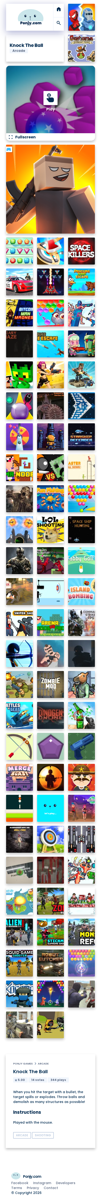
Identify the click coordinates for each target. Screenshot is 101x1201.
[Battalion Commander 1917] (19, 684)
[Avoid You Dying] (50, 591)
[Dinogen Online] (50, 715)
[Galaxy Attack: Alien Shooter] (50, 282)
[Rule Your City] (19, 591)
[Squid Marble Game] (19, 405)
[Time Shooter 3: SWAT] (81, 312)
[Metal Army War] (81, 343)
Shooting (43, 1135)
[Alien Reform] (19, 932)
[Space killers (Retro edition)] (81, 251)
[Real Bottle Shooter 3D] (81, 715)
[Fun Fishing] (50, 498)
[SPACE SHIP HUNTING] (81, 529)
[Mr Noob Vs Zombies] (19, 467)
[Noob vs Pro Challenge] (19, 374)
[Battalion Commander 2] (81, 901)
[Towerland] (50, 436)
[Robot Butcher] (50, 963)
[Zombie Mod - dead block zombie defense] (50, 684)
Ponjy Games (23, 1063)
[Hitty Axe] (50, 251)
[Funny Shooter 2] (81, 870)
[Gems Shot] (50, 746)
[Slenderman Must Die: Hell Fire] (19, 839)
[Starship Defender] (81, 436)
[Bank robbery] (81, 684)
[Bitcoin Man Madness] (19, 312)
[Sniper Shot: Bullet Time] (19, 622)
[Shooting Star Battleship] (81, 405)
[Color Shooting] (19, 808)
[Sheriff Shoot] (81, 777)
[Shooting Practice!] (19, 870)
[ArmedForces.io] (19, 560)
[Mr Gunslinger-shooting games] (50, 374)
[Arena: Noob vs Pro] (50, 622)
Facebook (19, 1183)
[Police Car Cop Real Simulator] (19, 282)
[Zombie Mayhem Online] (19, 498)
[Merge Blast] (19, 777)
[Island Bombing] (81, 591)
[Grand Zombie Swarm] (81, 994)
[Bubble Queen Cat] (81, 963)
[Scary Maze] (19, 343)
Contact (51, 1188)
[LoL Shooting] (50, 529)
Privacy (33, 1188)
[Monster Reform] (81, 932)
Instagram (42, 1183)
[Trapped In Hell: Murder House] (50, 405)
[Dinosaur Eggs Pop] (50, 994)
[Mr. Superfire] (81, 374)
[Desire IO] (50, 653)
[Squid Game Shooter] (19, 963)
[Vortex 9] (81, 808)
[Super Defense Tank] (81, 839)
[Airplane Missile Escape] (50, 343)
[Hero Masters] (81, 17)
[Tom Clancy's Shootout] (50, 808)
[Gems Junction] (19, 251)
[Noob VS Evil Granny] (50, 870)
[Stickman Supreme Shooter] (50, 932)
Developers (65, 1183)
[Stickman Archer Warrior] (19, 653)
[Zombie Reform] (50, 901)
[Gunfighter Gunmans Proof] (81, 48)
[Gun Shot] (81, 746)
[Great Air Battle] (19, 901)
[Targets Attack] (19, 746)
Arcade (43, 1063)
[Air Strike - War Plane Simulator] (19, 529)
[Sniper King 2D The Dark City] (50, 777)
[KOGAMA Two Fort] (19, 994)
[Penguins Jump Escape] (81, 282)
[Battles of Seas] (19, 715)
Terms (16, 1188)
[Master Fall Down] (81, 467)
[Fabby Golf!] (81, 560)
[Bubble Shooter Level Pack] (81, 498)
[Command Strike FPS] (81, 622)
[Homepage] (30, 17)
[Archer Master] (50, 839)
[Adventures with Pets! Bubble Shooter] (50, 312)
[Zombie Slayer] (50, 1025)
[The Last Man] (81, 653)
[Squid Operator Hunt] (50, 560)
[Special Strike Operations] (19, 1025)
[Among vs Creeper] (50, 467)
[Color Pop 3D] (19, 436)
